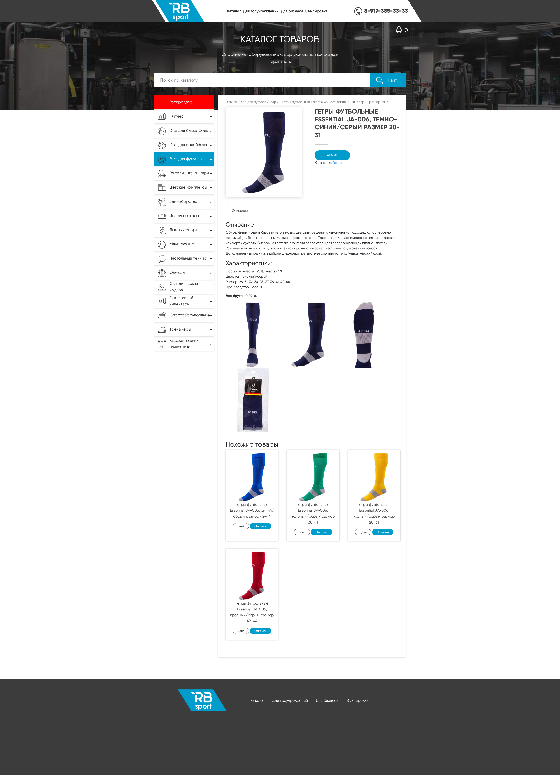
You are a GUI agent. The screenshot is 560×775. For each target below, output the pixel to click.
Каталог (234, 11)
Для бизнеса (292, 11)
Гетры (274, 102)
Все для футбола (253, 102)
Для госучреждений (261, 11)
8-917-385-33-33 (386, 10)
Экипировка (316, 11)
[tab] (239, 210)
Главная (231, 102)
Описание (240, 210)
